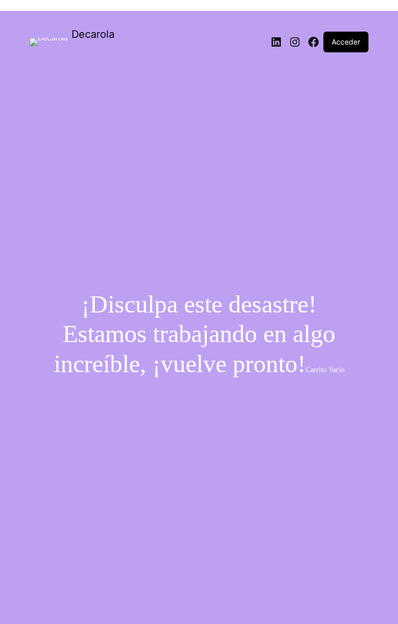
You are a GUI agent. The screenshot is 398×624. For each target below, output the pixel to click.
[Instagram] (295, 42)
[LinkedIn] (276, 42)
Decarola (93, 34)
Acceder (346, 41)
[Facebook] (313, 42)
